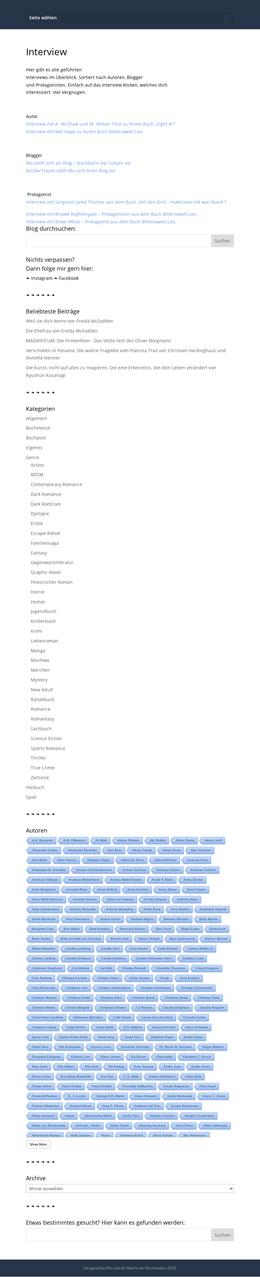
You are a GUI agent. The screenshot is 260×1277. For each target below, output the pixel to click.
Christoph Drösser (113, 1007)
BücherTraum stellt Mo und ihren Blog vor (71, 171)
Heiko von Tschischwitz (48, 1125)
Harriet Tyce (131, 1115)
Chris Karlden (189, 978)
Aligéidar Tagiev (98, 860)
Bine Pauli (163, 929)
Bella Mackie (208, 919)
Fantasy (39, 553)
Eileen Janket (110, 1056)
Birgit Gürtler (190, 929)
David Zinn (132, 1037)
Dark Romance (46, 494)
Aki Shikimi (158, 840)
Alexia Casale (142, 850)
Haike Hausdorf (43, 1115)
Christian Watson (44, 997)
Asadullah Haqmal (213, 909)
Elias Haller (164, 1056)
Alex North (39, 860)
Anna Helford (107, 889)
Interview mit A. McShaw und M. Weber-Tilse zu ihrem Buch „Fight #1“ (101, 124)
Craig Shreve (76, 1027)
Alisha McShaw (165, 860)
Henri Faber (184, 1125)
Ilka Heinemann (195, 1135)
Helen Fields (120, 1125)
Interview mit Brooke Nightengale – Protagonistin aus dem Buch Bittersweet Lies (111, 214)
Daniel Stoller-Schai (73, 1037)
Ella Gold (91, 1066)
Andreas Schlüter (203, 870)
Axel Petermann (78, 919)
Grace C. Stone (214, 1096)
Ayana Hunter (110, 919)
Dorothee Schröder (135, 1047)
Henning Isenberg (152, 1125)
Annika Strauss (155, 899)
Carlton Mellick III (200, 948)
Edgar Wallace (213, 1047)
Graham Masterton (45, 1106)
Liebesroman (44, 641)
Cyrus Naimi (104, 1027)
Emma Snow (41, 1076)
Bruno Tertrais (149, 938)
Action (37, 465)
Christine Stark (208, 997)
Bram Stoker (41, 938)
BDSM (37, 474)
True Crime (43, 768)
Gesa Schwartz (146, 1096)
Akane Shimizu (129, 840)
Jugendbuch (43, 611)
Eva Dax (107, 1076)
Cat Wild (106, 968)
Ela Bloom (138, 1056)
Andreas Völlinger (45, 879)
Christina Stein (111, 997)
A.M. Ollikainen (74, 840)
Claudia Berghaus (176, 1007)
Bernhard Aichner (133, 929)
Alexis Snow (171, 850)
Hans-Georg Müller (98, 1115)
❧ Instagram (39, 278)
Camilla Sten (110, 948)
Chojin (164, 978)
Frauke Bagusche (176, 1086)
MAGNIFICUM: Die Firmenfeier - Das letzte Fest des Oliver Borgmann (98, 341)
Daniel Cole (40, 1037)
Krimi (36, 631)
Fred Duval (208, 1086)
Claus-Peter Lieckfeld (47, 1017)
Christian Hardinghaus (114, 988)
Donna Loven (101, 1047)
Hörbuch (35, 787)
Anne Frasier (196, 889)
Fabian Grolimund (162, 1076)
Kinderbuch (43, 621)
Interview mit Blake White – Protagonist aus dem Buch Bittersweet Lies (101, 222)
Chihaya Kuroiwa (74, 978)
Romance (40, 709)
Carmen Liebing (43, 958)
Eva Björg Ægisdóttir (76, 1076)
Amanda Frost (197, 860)
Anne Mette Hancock (47, 899)
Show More (38, 1144)
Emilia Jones (201, 1066)
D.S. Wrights (133, 1027)
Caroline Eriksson (78, 958)
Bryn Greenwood (182, 938)
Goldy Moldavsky (179, 1096)
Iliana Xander (163, 1135)
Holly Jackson (81, 1135)
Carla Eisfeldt (168, 948)
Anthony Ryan (187, 899)
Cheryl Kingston (207, 968)
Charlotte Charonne (170, 968)
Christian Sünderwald (196, 988)
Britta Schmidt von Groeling (81, 938)
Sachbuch (41, 729)
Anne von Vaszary (120, 899)
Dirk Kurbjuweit (70, 1047)
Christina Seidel (78, 997)
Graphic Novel (46, 572)
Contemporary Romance (56, 484)
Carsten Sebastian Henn (154, 958)
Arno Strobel (180, 909)
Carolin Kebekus (113, 958)
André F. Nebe (162, 879)
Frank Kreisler (102, 1086)
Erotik (37, 523)
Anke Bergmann (44, 889)
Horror (38, 592)
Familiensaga (45, 543)
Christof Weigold (77, 1007)
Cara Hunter (139, 948)
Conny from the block (157, 1017)
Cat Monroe (80, 968)
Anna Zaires (168, 889)
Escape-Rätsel (45, 533)
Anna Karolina (137, 889)
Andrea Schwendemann (94, 870)
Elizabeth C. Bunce (197, 1056)
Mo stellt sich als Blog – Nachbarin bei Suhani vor (78, 163)
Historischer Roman (52, 582)
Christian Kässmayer (156, 988)
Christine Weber (43, 1007)
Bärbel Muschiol (43, 948)
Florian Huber (42, 1086)
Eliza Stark (40, 1066)
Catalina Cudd (193, 958)
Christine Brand (143, 997)
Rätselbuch (43, 699)
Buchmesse (38, 428)
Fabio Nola (193, 1076)
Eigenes (34, 447)
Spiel (31, 797)
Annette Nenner (85, 899)
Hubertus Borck (131, 1135)
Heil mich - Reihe (88, 1125)
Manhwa (40, 660)
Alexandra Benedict (82, 850)
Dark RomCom (46, 504)
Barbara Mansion (176, 919)
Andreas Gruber (168, 870)
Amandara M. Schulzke (49, 870)
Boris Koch (218, 929)
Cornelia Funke (194, 1017)
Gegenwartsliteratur (52, 562)
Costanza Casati (44, 1027)
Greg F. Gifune (113, 1106)
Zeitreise (40, 777)
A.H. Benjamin (42, 840)
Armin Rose (152, 909)
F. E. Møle (131, 1076)
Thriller (38, 758)
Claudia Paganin (212, 1007)
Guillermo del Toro (147, 1106)
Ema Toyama (143, 1066)
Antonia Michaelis (82, 909)
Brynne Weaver (216, 938)
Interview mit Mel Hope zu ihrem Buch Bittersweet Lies (84, 131)
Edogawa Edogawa (46, 1056)
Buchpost (36, 438)
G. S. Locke (77, 1096)
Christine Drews (176, 997)
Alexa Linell (213, 840)
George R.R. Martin (110, 1096)
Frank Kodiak (71, 1086)
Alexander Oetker (45, 850)
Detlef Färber (193, 1037)
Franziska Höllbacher (137, 1086)
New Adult (42, 690)
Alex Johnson (201, 850)
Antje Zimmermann (45, 909)
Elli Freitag (116, 1066)
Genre (32, 457)
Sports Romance (48, 748)
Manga (38, 651)
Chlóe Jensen (139, 978)
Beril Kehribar (100, 929)
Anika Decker (193, 879)
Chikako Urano (108, 978)
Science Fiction (46, 738)
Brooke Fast (120, 938)
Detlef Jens (40, 1047)
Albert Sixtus (185, 840)
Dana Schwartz (197, 1027)
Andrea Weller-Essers (125, 879)
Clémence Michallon (88, 1017)
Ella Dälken (66, 1066)
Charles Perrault (134, 968)
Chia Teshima (42, 978)
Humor (38, 602)
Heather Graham (162, 1115)
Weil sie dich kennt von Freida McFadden (69, 321)
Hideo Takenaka (215, 1125)
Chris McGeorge (43, 988)
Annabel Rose (76, 889)
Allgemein (36, 418)
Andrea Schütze (134, 870)
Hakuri (69, 1115)
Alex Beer (114, 850)
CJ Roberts (144, 1007)
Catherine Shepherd (47, 968)
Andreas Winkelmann (84, 879)
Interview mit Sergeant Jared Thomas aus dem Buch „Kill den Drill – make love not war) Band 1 (126, 202)
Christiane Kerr (77, 988)
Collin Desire (122, 1017)
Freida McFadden (45, 1096)
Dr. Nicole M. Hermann (176, 1047)
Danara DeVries (163, 1027)
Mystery (39, 680)
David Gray (106, 1037)
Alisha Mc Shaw (132, 860)
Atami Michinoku (44, 919)
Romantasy (42, 719)
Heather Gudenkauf (199, 1115)
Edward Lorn (80, 1056)
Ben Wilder (72, 929)
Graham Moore (81, 1106)
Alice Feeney (67, 860)
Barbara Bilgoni (142, 919)
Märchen (40, 670)
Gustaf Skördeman (184, 1106)
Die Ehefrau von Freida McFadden (62, 331)
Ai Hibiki (101, 840)
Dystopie (40, 513)
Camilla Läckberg (78, 948)
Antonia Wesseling (119, 909)
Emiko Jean (172, 1066)
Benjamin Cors (42, 929)
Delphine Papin (162, 1037)
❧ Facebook (66, 278)
